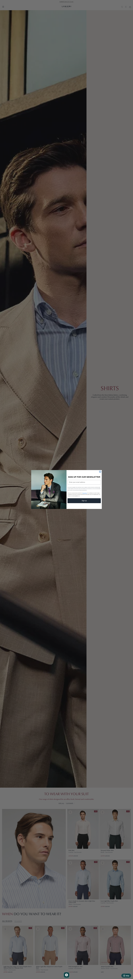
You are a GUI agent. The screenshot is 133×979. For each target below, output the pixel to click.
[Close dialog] (100, 472)
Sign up (84, 500)
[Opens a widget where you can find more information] (126, 976)
